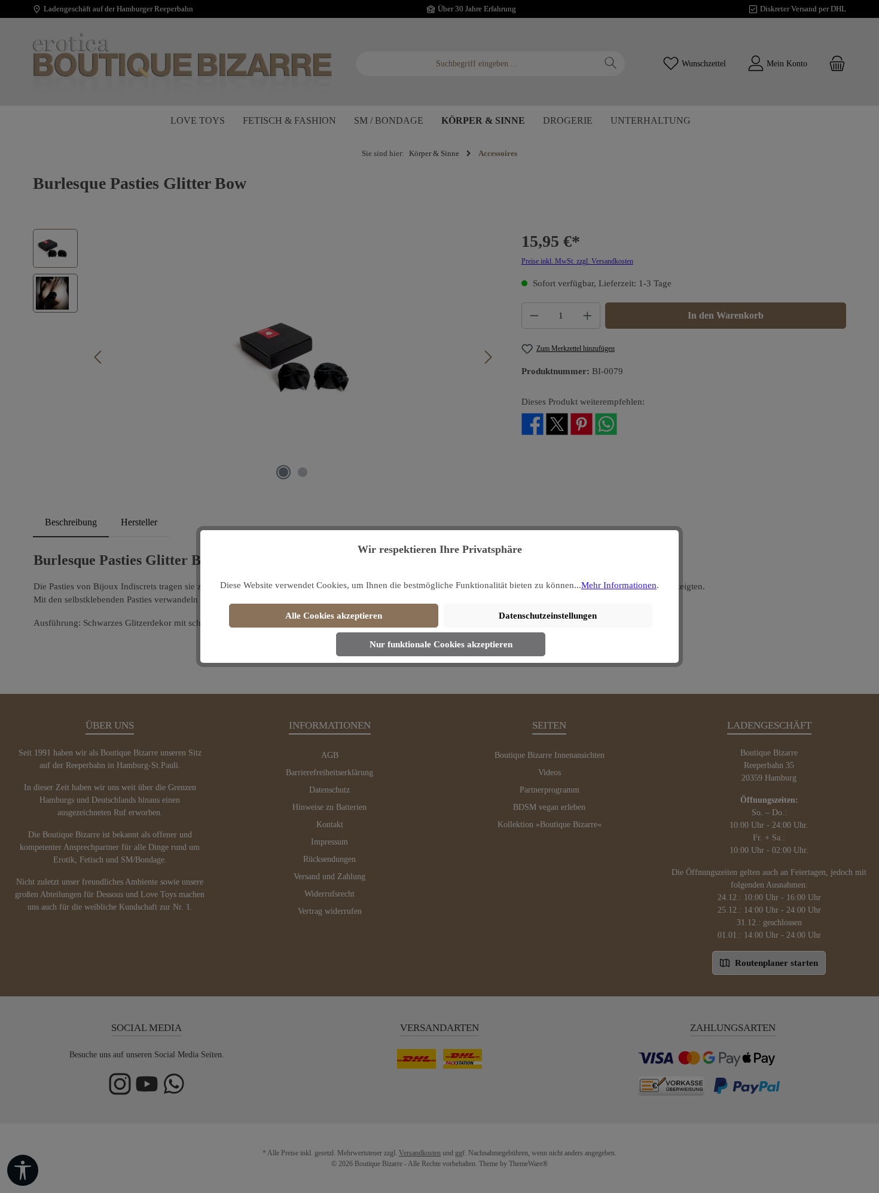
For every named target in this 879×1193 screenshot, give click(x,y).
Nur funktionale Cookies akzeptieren (441, 644)
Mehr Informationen (619, 585)
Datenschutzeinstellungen (548, 615)
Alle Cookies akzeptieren (333, 615)
